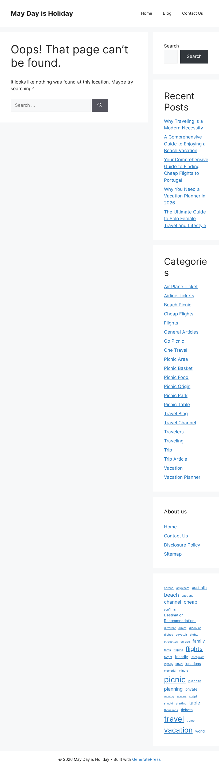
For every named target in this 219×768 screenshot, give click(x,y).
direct (182, 628)
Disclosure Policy (182, 545)
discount (195, 628)
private (191, 689)
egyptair (181, 634)
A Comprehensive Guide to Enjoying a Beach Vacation (185, 143)
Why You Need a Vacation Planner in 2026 (184, 196)
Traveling (173, 441)
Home (146, 13)
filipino (178, 650)
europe (185, 641)
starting (181, 703)
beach (171, 595)
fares (167, 650)
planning (173, 689)
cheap (190, 602)
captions (187, 595)
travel (174, 718)
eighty (194, 634)
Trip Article (175, 459)
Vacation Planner (182, 477)
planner (194, 681)
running (169, 696)
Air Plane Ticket (181, 286)
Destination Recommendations (180, 618)
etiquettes (171, 641)
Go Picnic (174, 341)
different (170, 628)
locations (193, 664)
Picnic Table (177, 404)
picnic (175, 679)
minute (183, 670)
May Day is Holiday (42, 13)
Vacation (173, 468)
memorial (170, 670)
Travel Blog (176, 413)
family (199, 641)
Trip (168, 450)
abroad (169, 588)
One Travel (175, 350)
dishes (168, 634)
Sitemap (173, 554)
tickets (187, 710)
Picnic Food (176, 377)
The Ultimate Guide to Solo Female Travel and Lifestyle (185, 218)
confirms (170, 609)
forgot (168, 657)
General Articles (181, 332)
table (194, 703)
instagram (197, 657)
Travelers (174, 431)
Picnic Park (175, 395)
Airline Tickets (179, 295)
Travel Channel (180, 422)
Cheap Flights (178, 313)
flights (194, 648)
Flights (171, 323)
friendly (181, 657)
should (168, 703)
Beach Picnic (177, 304)
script (193, 696)
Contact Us (192, 13)
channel (172, 602)
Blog (167, 13)
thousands (171, 710)
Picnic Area (176, 359)
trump (191, 720)
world (200, 731)
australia (199, 587)
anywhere (182, 588)
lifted (179, 664)
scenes (181, 696)
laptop (168, 664)
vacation (178, 730)
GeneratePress (146, 759)
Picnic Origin (177, 386)
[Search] (100, 105)
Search (171, 46)
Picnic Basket (178, 368)
